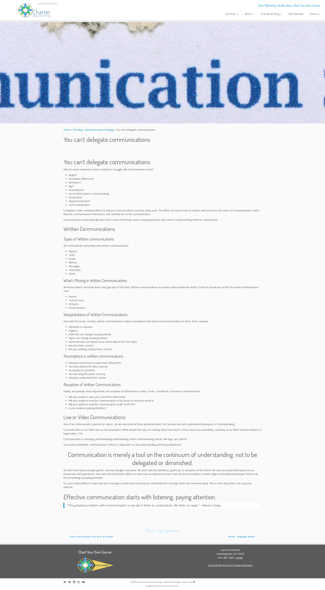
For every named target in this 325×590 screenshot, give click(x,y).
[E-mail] (84, 582)
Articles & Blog (270, 14)
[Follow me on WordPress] (79, 582)
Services (230, 14)
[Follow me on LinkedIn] (75, 582)
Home (66, 129)
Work (249, 14)
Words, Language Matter (243, 536)
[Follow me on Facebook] (70, 582)
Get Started (296, 14)
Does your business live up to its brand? (90, 536)
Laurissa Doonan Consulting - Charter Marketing (158, 582)
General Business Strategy (99, 129)
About (314, 14)
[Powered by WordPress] (194, 581)
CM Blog (77, 129)
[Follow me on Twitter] (65, 582)
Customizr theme (170, 586)
